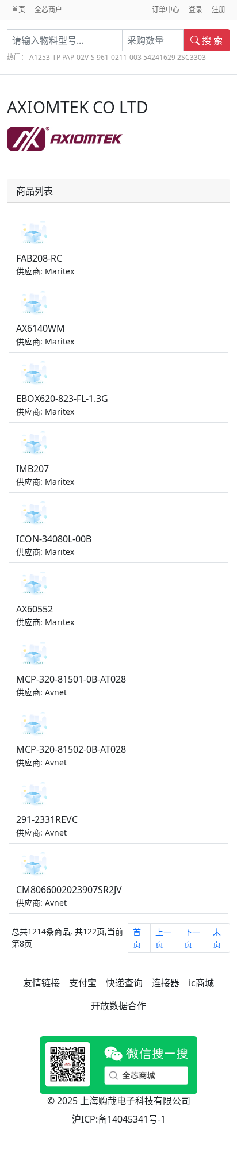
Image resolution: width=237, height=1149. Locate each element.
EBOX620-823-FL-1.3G (62, 398)
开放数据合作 (118, 1005)
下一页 (192, 937)
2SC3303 (191, 57)
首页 (18, 9)
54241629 (159, 57)
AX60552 (34, 609)
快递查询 (124, 982)
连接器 (165, 982)
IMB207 (32, 468)
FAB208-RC (39, 258)
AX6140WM (40, 328)
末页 (217, 937)
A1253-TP (44, 57)
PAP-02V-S (78, 57)
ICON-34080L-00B (53, 539)
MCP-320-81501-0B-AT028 (71, 679)
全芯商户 (48, 9)
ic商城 (201, 982)
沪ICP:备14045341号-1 (119, 1119)
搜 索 (211, 40)
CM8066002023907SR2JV (69, 889)
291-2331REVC (47, 819)
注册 (218, 9)
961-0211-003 (119, 57)
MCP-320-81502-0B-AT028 (71, 749)
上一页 (163, 937)
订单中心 (165, 9)
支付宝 (83, 982)
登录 (195, 9)
